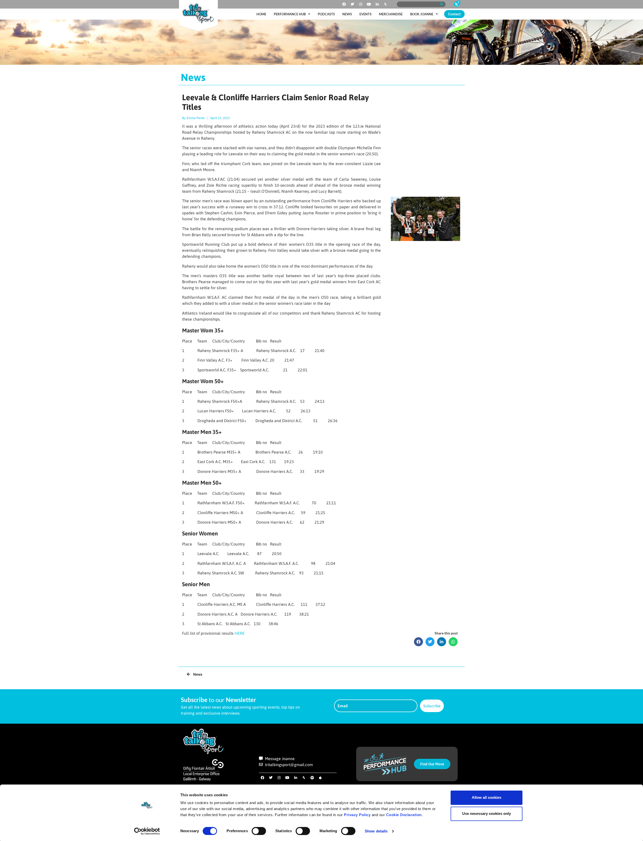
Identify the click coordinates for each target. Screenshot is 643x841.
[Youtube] (368, 4)
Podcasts (326, 14)
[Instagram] (360, 4)
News (347, 14)
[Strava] (385, 4)
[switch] (259, 831)
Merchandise (391, 14)
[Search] (441, 4)
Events (365, 14)
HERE (240, 633)
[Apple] (320, 777)
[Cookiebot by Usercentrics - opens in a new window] (147, 831)
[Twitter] (352, 4)
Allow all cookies (486, 797)
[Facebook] (344, 4)
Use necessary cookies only (486, 813)
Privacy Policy (357, 815)
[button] (418, 641)
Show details (376, 831)
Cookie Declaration (404, 815)
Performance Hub (290, 14)
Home (261, 14)
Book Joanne (421, 14)
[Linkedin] (377, 4)
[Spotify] (312, 777)
